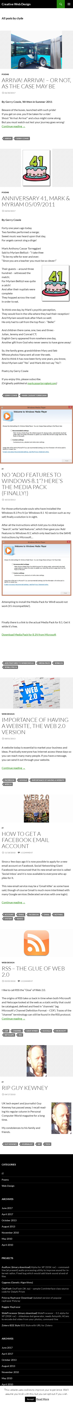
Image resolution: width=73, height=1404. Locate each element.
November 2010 (10, 1232)
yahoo (19, 919)
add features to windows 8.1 (19, 663)
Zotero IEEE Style (11, 1325)
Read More (42, 1399)
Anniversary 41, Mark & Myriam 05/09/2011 (36, 201)
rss (20, 1035)
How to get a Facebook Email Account (25, 839)
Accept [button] (30, 1399)
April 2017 (7, 1214)
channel (17, 1031)
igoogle (46, 1031)
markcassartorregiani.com (42, 383)
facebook (10, 780)
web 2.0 (8, 784)
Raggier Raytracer (11, 1306)
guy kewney (11, 1144)
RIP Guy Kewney (25, 1087)
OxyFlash (7, 1288)
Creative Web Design (16, 4)
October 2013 (9, 1220)
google (23, 780)
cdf (6, 1031)
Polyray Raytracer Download (17, 1297)
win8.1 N (59, 663)
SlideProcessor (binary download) (19, 1313)
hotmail (58, 914)
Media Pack (44, 663)
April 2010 (7, 1244)
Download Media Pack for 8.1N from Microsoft (29, 634)
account (9, 914)
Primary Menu (69, 4)
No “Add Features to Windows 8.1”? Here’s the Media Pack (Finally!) (32, 484)
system (8, 919)
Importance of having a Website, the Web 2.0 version (35, 725)
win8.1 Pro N (11, 667)
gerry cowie (22, 138)
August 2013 (8, 1226)
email (21, 914)
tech (47, 1144)
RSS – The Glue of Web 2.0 (33, 971)
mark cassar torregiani (34, 395)
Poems (5, 74)
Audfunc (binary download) (16, 1267)
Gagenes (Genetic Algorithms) (17, 1282)
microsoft (61, 1031)
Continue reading (13, 126)
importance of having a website (48, 780)
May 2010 (7, 1238)
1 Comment (27, 852)
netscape (9, 1035)
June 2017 (7, 1208)
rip (39, 1144)
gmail (47, 914)
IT (3, 469)
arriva (8, 138)
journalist (27, 1144)
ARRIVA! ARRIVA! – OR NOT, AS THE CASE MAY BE (36, 83)
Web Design (8, 714)
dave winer (32, 1031)
